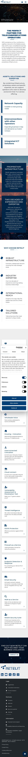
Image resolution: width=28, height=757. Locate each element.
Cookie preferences (6, 750)
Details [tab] (14, 351)
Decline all (14, 408)
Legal (7, 681)
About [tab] (23, 351)
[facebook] (14, 674)
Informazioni (10, 718)
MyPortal (10, 703)
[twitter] (10, 674)
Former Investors (12, 690)
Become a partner (12, 709)
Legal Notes (11, 684)
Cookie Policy (5, 747)
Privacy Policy (5, 744)
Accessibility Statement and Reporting (15, 726)
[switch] (24, 382)
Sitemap (10, 712)
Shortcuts (9, 697)
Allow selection (14, 403)
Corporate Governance (13, 687)
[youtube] (6, 674)
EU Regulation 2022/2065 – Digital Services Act (14, 731)
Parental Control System (14, 722)
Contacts (10, 700)
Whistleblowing (5, 753)
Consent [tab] (5, 351)
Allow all (14, 398)
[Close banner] (25, 347)
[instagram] (18, 674)
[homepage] (6, 1)
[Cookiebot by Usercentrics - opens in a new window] (16, 348)
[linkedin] (2, 674)
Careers (10, 706)
